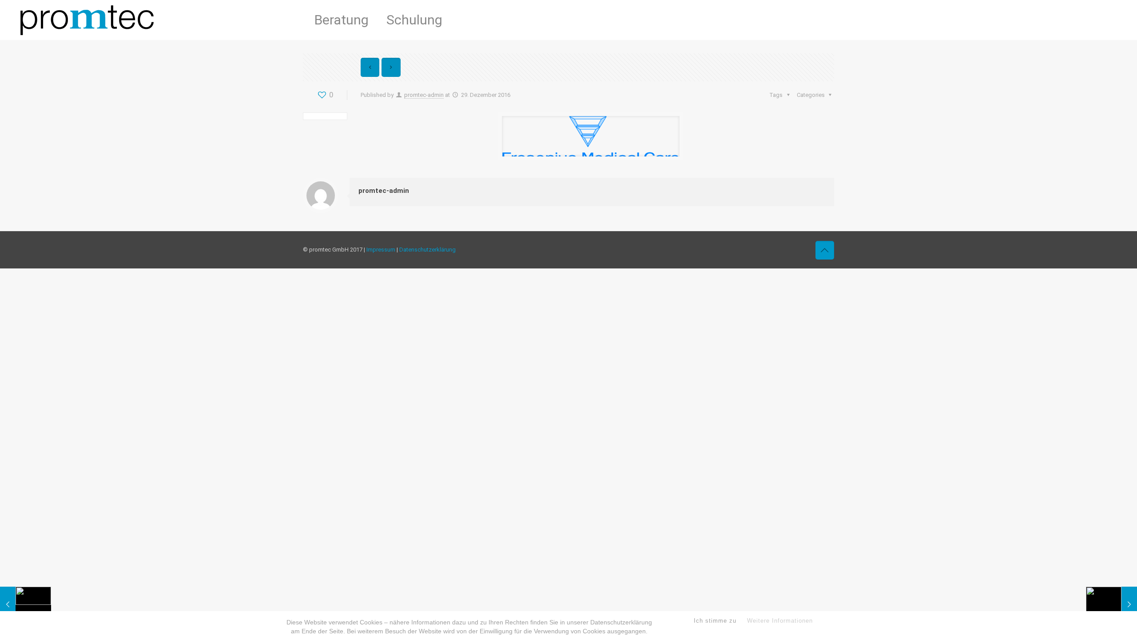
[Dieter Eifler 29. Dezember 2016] (25, 604)
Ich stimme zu (715, 620)
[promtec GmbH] (87, 20)
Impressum (380, 249)
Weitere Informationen (780, 620)
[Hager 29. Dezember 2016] (1111, 604)
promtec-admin (424, 95)
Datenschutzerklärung (427, 249)
